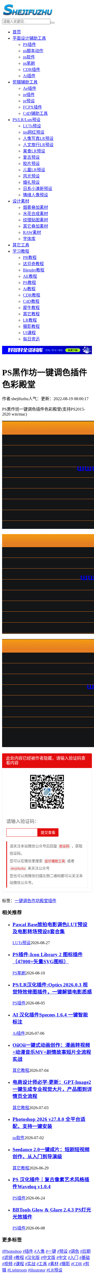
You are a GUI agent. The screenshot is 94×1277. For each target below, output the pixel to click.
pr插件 (29, 94)
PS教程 (29, 282)
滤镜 (7, 1257)
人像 (39, 1251)
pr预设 (29, 101)
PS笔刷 (19, 973)
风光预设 (31, 176)
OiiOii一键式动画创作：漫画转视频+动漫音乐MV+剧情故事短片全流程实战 (52, 1052)
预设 (62, 1251)
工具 (42, 1264)
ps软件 (29, 57)
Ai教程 (29, 289)
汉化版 (32, 1257)
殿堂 (44, 900)
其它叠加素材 (35, 226)
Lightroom (17, 1270)
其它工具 (21, 245)
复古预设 (31, 157)
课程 (19, 1264)
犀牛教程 (31, 307)
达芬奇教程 (33, 264)
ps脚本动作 (33, 51)
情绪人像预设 (35, 195)
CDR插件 (31, 69)
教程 (19, 1257)
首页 (17, 32)
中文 (61, 1257)
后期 (85, 1251)
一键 (19, 900)
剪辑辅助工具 (25, 82)
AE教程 (30, 276)
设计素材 (21, 201)
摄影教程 (31, 326)
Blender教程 (33, 270)
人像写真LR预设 (38, 138)
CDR (76, 1264)
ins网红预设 (33, 132)
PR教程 (30, 257)
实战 (30, 1264)
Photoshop (12, 1251)
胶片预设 (31, 163)
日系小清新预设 (37, 188)
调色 (27, 900)
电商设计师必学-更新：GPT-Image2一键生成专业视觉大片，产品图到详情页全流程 (52, 1089)
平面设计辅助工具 (29, 38)
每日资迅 (31, 339)
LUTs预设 (32, 126)
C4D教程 (31, 301)
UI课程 (29, 332)
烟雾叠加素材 (35, 207)
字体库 (29, 239)
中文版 (48, 1257)
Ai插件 (29, 76)
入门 (73, 1257)
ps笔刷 (29, 63)
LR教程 (30, 320)
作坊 (35, 900)
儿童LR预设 (34, 170)
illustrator (36, 1270)
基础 (84, 1257)
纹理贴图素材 (35, 220)
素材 (53, 1264)
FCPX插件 (32, 107)
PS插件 (29, 44)
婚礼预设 (31, 182)
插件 (52, 900)
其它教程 (31, 314)
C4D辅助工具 (35, 113)
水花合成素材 (35, 213)
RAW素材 (32, 232)
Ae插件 (29, 88)
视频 (7, 1264)
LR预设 (54, 1270)
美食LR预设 (34, 151)
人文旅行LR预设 (38, 145)
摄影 (65, 1264)
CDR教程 (31, 295)
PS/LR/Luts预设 (26, 119)
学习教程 (21, 251)
